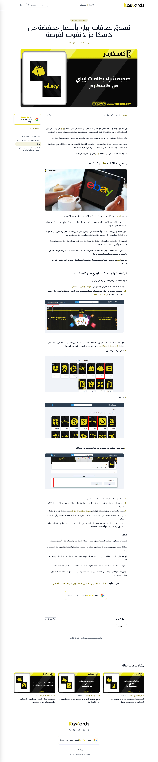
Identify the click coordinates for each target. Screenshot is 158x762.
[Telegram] (88, 730)
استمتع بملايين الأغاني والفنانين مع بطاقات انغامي (79, 583)
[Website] (69, 730)
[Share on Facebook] (112, 115)
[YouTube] (84, 730)
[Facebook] (79, 730)
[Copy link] (104, 115)
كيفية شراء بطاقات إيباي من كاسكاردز (28, 140)
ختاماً (38, 144)
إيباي (62, 128)
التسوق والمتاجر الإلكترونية (78, 20)
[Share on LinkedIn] (108, 115)
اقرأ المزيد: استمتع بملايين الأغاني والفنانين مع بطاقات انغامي (29, 149)
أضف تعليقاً (121, 626)
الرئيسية (91, 5)
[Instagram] (74, 730)
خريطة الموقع (79, 750)
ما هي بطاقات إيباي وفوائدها (31, 136)
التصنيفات (83, 5)
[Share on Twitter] (116, 115)
